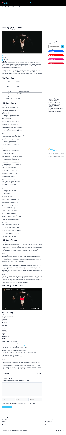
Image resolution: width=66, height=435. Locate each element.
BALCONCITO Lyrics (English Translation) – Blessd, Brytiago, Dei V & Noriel (55, 105)
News (39, 2)
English (4, 61)
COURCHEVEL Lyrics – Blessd (54, 102)
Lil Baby (4, 55)
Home (3, 6)
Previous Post (5, 373)
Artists (27, 2)
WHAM (4, 57)
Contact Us (12, 365)
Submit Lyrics (47, 422)
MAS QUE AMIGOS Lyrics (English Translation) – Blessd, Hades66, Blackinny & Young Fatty (54, 113)
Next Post (39, 373)
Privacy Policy (5, 419)
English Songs (8, 6)
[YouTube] (56, 430)
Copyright (4, 422)
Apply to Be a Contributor (50, 419)
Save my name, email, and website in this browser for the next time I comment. (19, 403)
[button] (63, 3)
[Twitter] (60, 430)
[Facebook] (63, 430)
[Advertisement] (33, 15)
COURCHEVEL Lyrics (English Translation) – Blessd (54, 100)
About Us (4, 424)
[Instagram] (61, 430)
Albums (31, 2)
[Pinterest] (58, 430)
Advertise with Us (48, 421)
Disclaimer (4, 421)
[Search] (62, 46)
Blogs (35, 2)
